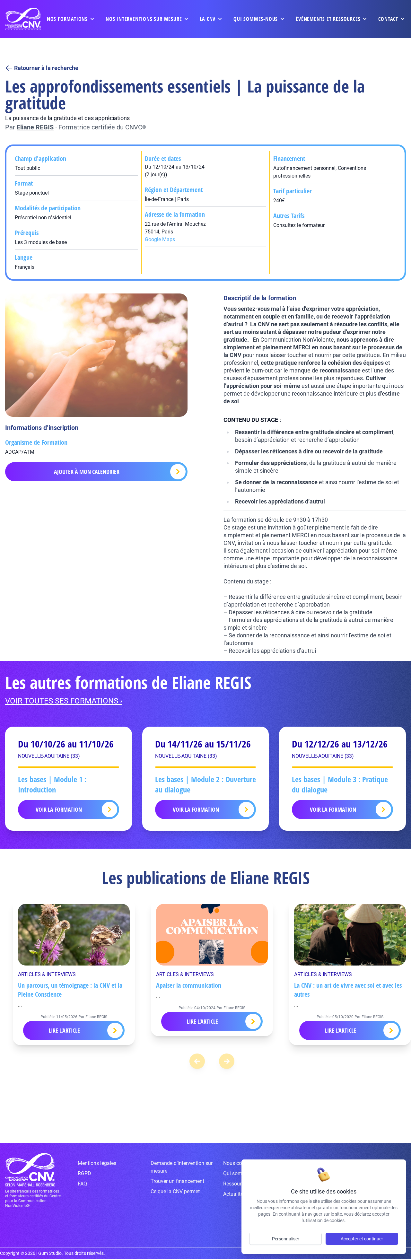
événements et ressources (328, 18)
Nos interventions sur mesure (144, 18)
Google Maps (160, 239)
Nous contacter (240, 1163)
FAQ (82, 1184)
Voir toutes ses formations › (63, 700)
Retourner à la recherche (46, 68)
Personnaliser (285, 1238)
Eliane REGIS (35, 127)
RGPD (84, 1173)
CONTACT (388, 18)
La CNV (207, 18)
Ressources (236, 1184)
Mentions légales (97, 1163)
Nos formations (67, 18)
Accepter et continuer (362, 1238)
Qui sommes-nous (255, 18)
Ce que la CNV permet (175, 1191)
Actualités (234, 1194)
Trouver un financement (177, 1181)
